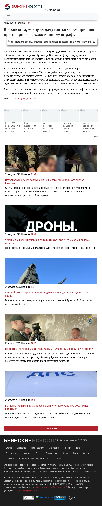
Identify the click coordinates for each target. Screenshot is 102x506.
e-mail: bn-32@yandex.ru (26, 490)
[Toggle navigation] (8, 16)
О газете (86, 453)
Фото (75, 453)
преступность (33, 98)
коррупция (21, 98)
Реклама (10, 458)
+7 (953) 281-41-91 (42, 487)
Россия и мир (12, 453)
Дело (78, 448)
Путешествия (52, 453)
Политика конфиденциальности (33, 458)
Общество (21, 448)
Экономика (54, 448)
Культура (27, 453)
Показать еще (51, 428)
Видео (65, 453)
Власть (9, 448)
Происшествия (37, 448)
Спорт (38, 453)
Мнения (67, 448)
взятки (12, 98)
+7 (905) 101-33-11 (58, 487)
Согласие (57, 458)
